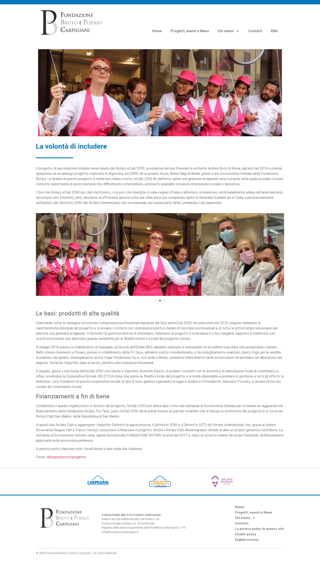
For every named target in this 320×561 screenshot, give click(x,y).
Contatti (255, 31)
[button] (41, 255)
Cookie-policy (245, 534)
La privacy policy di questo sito (259, 529)
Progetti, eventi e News (189, 31)
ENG (274, 31)
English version (247, 540)
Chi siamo (226, 31)
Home (157, 31)
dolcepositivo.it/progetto (66, 457)
